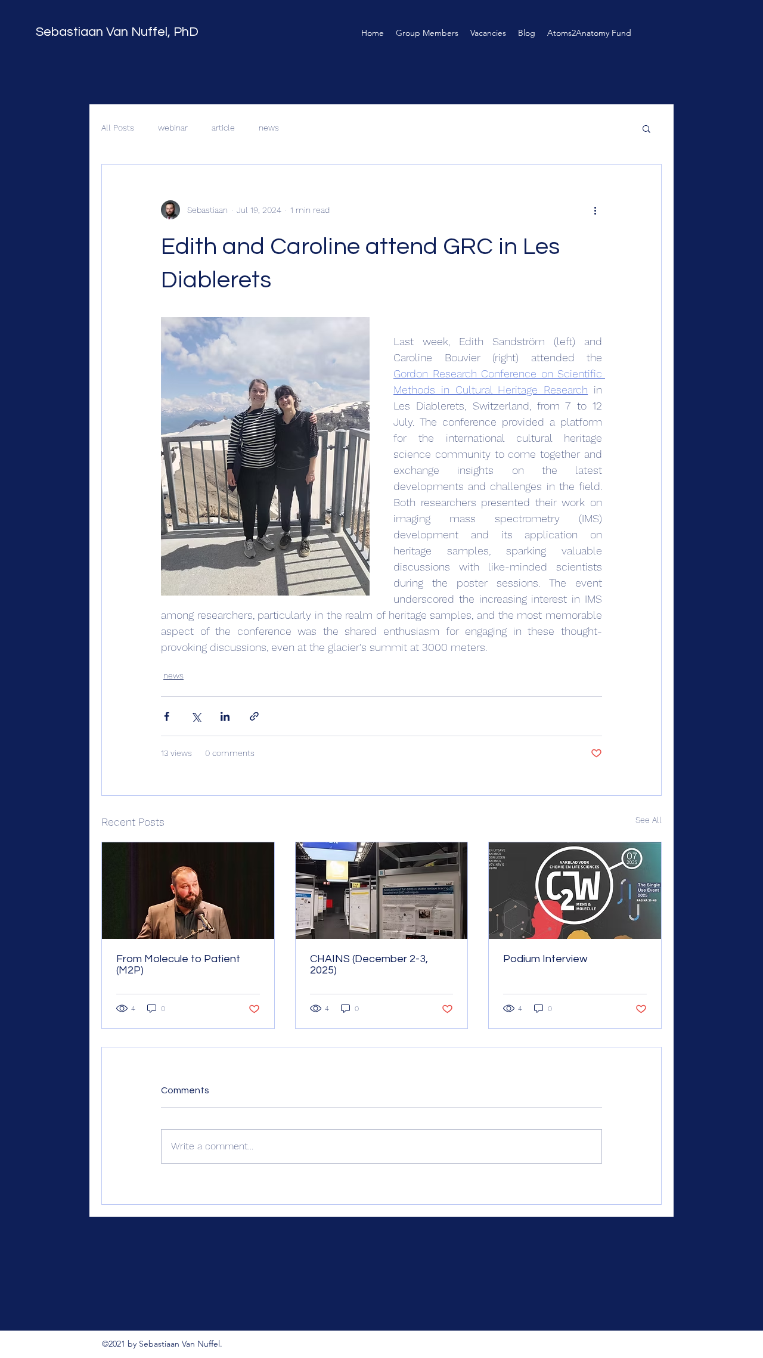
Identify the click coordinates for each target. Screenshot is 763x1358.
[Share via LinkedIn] (225, 716)
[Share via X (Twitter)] (195, 716)
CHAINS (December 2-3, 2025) (369, 964)
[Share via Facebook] (166, 716)
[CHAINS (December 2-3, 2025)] (382, 890)
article (223, 127)
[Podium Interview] (575, 890)
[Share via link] (254, 716)
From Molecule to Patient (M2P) (178, 964)
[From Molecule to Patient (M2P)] (188, 890)
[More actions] (595, 210)
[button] (646, 128)
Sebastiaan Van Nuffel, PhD (117, 32)
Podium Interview (545, 959)
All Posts (117, 127)
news (269, 127)
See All (648, 819)
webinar (173, 127)
